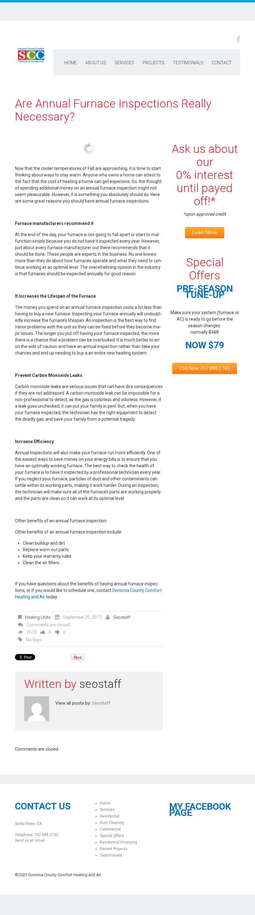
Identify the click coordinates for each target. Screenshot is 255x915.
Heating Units (38, 617)
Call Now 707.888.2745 (204, 368)
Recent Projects (114, 849)
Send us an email (30, 840)
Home (70, 62)
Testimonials (188, 62)
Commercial (110, 829)
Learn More (204, 233)
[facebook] (238, 38)
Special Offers (112, 836)
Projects (154, 62)
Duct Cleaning (112, 823)
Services (124, 62)
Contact (222, 62)
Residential (109, 816)
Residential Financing (118, 842)
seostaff (121, 617)
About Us (95, 62)
